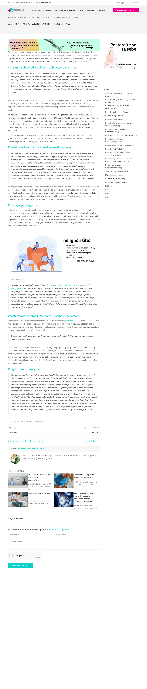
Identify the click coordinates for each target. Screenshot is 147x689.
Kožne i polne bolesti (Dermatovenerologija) (114, 166)
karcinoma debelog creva (66, 285)
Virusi (107, 190)
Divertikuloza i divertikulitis (39, 493)
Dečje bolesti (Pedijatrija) (114, 149)
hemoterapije (72, 321)
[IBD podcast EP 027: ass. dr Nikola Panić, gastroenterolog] (18, 480)
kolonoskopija (17, 288)
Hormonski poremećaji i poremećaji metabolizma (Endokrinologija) (119, 160)
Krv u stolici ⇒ (91, 441)
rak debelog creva (27, 421)
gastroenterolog (41, 421)
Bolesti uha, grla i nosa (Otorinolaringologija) (114, 140)
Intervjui (14, 17)
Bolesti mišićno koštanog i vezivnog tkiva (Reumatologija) (119, 124)
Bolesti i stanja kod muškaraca (117, 112)
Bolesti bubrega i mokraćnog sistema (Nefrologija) (120, 101)
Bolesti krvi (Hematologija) (115, 119)
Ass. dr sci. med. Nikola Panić (30, 448)
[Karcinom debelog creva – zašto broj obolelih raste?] (64, 480)
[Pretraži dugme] (115, 2)
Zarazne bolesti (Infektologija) (117, 171)
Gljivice (108, 197)
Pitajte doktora (38, 10)
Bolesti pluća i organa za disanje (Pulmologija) (117, 107)
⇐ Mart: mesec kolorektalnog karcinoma (27, 441)
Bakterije (108, 186)
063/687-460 (46, 2)
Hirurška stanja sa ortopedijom (117, 182)
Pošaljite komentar (20, 566)
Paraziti (108, 193)
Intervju (14, 428)
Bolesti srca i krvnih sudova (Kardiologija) (121, 135)
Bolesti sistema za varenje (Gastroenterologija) (35, 17)
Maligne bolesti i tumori (114, 175)
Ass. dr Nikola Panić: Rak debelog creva (65, 17)
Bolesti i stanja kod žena (114, 116)
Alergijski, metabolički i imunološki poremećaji (118, 94)
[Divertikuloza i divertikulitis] (18, 499)
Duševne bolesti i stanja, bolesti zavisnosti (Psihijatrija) (117, 154)
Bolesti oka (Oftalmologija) (115, 179)
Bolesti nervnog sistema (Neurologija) (120, 145)
